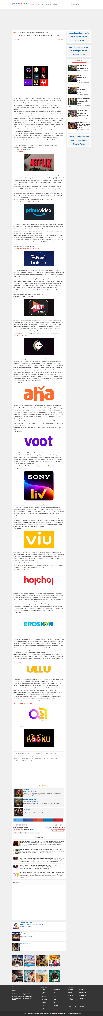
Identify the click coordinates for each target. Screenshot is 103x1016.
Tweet (19, 820)
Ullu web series (28, 996)
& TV (70, 1004)
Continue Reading (24, 845)
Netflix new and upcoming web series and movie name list (37, 849)
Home (32, 4)
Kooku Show (28, 998)
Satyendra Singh (27, 829)
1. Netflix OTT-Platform (20, 152)
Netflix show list (29, 989)
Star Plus (71, 989)
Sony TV (71, 995)
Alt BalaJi (44, 989)
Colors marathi (72, 1006)
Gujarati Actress (79, 40)
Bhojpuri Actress (79, 144)
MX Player (44, 999)
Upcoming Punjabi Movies (79, 47)
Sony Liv (44, 1002)
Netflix (54, 999)
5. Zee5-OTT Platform (20, 335)
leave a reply (60, 39)
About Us (55, 4)
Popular (18, 39)
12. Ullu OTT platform (19, 663)
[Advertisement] (51, 19)
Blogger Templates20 (76, 1013)
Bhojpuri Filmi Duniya (34, 1013)
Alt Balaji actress (18, 993)
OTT (43, 4)
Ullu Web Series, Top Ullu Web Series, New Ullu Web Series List (83, 67)
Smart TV (48, 4)
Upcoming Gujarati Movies (79, 33)
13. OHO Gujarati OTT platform (22, 703)
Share (29, 820)
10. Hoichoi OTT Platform (21, 569)
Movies (38, 4)
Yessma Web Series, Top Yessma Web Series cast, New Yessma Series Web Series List (82, 114)
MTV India (82, 1001)
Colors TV (82, 989)
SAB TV (82, 1006)
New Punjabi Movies (79, 51)
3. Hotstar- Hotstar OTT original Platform (26, 248)
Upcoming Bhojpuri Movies (79, 137)
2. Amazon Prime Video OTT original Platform (27, 202)
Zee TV (71, 992)
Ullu (54, 1002)
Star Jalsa (82, 1004)
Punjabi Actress (79, 54)
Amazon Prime (56, 989)
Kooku (54, 996)
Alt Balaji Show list (29, 991)
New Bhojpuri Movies (79, 140)
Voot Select (55, 1005)
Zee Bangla (83, 992)
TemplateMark (61, 1013)
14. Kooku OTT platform (20, 727)
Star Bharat (83, 995)
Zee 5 (43, 1008)
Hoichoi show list (18, 996)
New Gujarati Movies (79, 37)
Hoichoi (44, 996)
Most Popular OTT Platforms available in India (33, 865)
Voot (43, 1005)
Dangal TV (82, 998)
